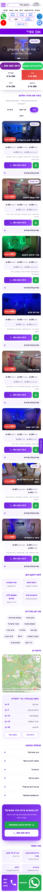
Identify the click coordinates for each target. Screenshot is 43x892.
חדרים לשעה (28, 10)
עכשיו (11, 10)
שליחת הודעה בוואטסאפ (20, 824)
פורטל (5, 10)
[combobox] (18, 4)
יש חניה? (35, 769)
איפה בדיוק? (33, 778)
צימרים (37, 10)
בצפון (30, 15)
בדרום (13, 15)
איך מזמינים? (33, 752)
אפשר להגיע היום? (31, 761)
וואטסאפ (23, 882)
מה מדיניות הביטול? (30, 787)
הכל (34, 109)
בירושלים (28, 19)
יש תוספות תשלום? (31, 795)
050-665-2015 (12, 66)
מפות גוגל (13, 735)
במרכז (22, 15)
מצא (16, 10)
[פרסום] (3, 16)
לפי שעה (22, 109)
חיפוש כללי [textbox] (24, 5)
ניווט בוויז (30, 735)
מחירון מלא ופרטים (31, 173)
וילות (21, 10)
